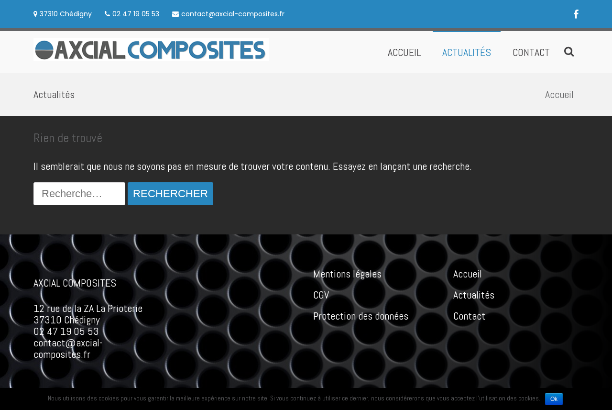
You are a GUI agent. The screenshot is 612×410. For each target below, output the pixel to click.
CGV (321, 294)
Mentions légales (347, 273)
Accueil (404, 52)
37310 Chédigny (66, 14)
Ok (553, 399)
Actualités (466, 52)
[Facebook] (576, 14)
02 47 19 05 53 (135, 14)
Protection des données (360, 315)
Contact (531, 52)
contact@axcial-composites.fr (232, 14)
